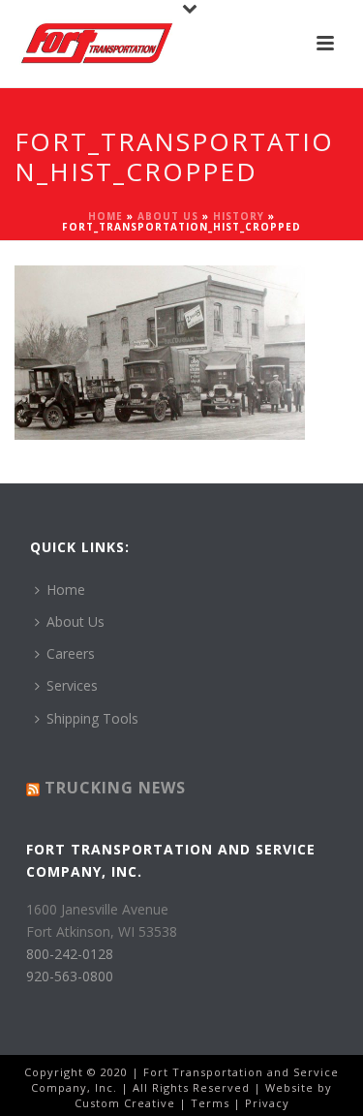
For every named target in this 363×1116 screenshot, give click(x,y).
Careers (70, 653)
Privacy (267, 1103)
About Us (167, 216)
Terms (210, 1103)
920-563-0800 (69, 976)
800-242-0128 (69, 954)
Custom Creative (125, 1103)
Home (105, 216)
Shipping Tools (92, 718)
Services (72, 685)
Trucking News (115, 787)
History (238, 216)
